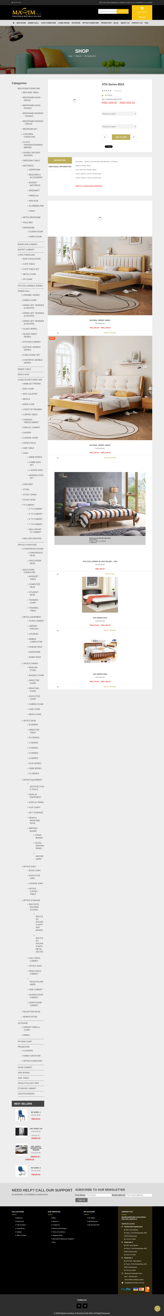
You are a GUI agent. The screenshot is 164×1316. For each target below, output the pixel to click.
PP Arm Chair (25, 1042)
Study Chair (29, 495)
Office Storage (31, 900)
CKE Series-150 (36, 1129)
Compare (134, 137)
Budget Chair (36, 675)
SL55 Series (35, 763)
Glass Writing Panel (39, 845)
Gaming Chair (36, 704)
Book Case (28, 404)
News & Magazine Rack (34, 820)
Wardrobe (28, 228)
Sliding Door (36, 232)
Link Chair (34, 709)
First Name (80, 1195)
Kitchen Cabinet (32, 342)
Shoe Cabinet (25, 1067)
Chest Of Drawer (32, 409)
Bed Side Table (31, 92)
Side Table (28, 448)
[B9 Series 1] (21, 1115)
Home (70, 56)
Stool (26, 489)
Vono (32, 211)
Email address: (118, 1195)
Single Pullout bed (28, 1083)
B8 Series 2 (36, 1168)
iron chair (23, 374)
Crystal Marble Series (30, 286)
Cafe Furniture (26, 255)
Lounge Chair (30, 438)
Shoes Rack (29, 443)
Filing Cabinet (36, 621)
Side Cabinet (36, 990)
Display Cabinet (31, 427)
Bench (26, 399)
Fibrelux (34, 196)
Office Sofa (29, 867)
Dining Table (24, 369)
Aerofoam (34, 170)
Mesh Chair (35, 714)
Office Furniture (27, 545)
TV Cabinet (29, 505)
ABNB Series (35, 457)
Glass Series (30, 329)
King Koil (34, 201)
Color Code (106, 121)
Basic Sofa (35, 871)
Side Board (24, 1073)
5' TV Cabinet (36, 514)
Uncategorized (26, 1094)
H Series (33, 748)
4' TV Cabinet (36, 509)
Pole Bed (28, 223)
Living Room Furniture (30, 380)
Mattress (28, 166)
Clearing (28, 1051)
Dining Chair (29, 300)
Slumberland (36, 206)
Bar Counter (30, 394)
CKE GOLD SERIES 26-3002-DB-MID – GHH (100, 561)
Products (78, 56)
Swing (26, 1035)
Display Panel (36, 802)
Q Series (33, 758)
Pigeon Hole (35, 647)
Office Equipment (32, 780)
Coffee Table (30, 415)
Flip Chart (34, 807)
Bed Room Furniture (29, 89)
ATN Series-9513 (100, 618)
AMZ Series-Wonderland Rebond (36, 1148)
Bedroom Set (30, 129)
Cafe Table (29, 264)
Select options (110, 333)
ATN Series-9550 (100, 674)
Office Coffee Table (33, 891)
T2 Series (34, 774)
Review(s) (117, 91)
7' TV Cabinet (36, 524)
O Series (33, 753)
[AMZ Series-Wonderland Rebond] (21, 1149)
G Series (33, 743)
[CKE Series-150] (21, 1132)
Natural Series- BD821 (100, 320)
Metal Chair (29, 274)
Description (60, 160)
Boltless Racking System (34, 907)
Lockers (33, 634)
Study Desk (29, 500)
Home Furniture (32, 1056)
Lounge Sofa (36, 883)
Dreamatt (34, 191)
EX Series (34, 738)
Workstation (30, 1017)
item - (142, 12)
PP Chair (27, 279)
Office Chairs (30, 663)
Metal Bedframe (32, 217)
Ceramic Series (31, 295)
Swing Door (35, 237)
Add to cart (121, 137)
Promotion (24, 1047)
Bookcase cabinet (28, 244)
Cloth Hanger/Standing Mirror (33, 145)
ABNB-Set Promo (32, 384)
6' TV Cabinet (36, 519)
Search (122, 11)
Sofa (25, 453)
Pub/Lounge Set (31, 355)
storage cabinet (27, 1088)
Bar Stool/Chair (32, 259)
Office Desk (29, 721)
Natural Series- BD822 (100, 445)
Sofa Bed (28, 484)
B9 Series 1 (36, 1112)
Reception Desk (31, 1012)
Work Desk (35, 657)
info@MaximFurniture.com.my (134, 1283)
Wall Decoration (32, 538)
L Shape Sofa (36, 470)
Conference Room (33, 549)
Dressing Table (31, 161)
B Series (33, 725)
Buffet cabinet (26, 250)
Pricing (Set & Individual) (111, 108)
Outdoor (23, 1023)
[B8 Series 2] (21, 1171)
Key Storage (36, 813)
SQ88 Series (35, 768)
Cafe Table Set (31, 269)
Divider (27, 433)
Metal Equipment (32, 617)
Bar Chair (28, 389)
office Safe (35, 966)
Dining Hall (24, 291)
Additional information (60, 167)
